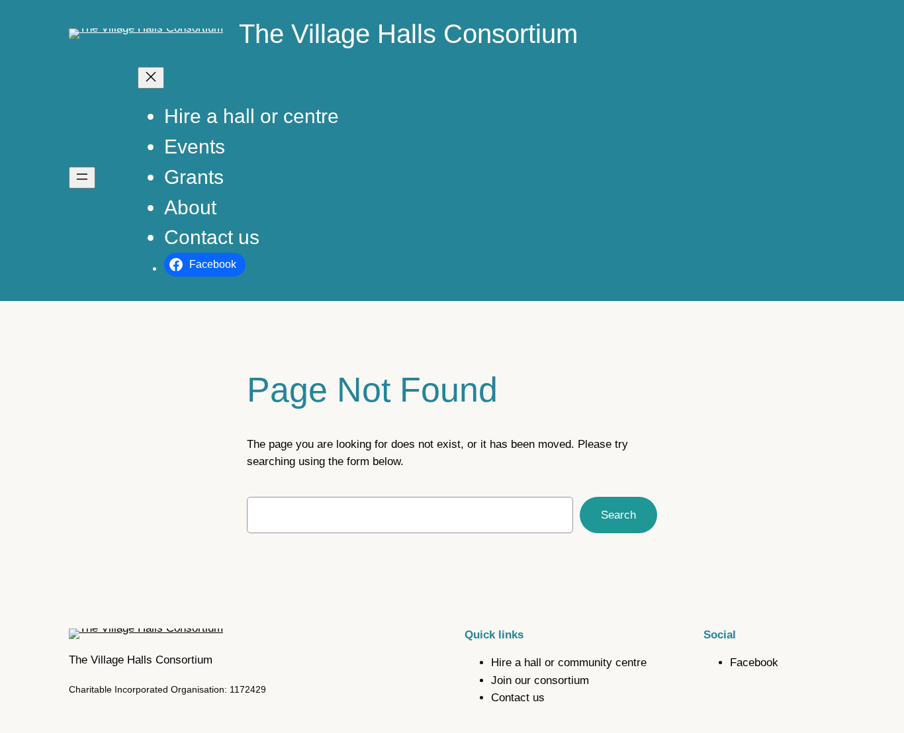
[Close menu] (151, 78)
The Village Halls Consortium (408, 33)
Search (618, 515)
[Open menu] (82, 178)
